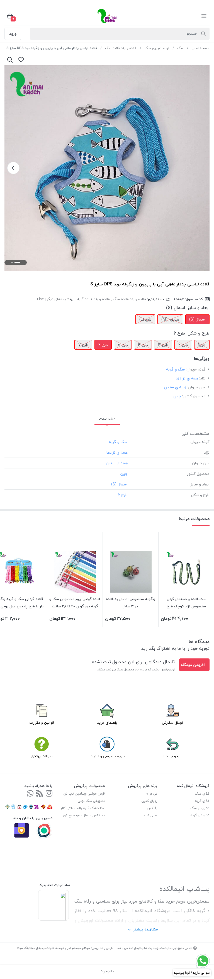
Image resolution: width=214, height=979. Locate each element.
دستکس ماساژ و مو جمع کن (84, 815)
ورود (12, 33)
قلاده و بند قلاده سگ (121, 48)
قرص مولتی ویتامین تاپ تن (84, 794)
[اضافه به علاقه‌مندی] (21, 59)
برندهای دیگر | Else (51, 299)
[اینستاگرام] (49, 794)
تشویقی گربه (200, 815)
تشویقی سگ (200, 808)
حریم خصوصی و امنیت (107, 756)
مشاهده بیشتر (145, 929)
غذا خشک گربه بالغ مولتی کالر (82, 808)
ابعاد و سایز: (198, 307)
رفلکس (152, 808)
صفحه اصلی (200, 48)
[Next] (13, 168)
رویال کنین (149, 801)
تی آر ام (151, 794)
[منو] (204, 15)
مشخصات (107, 418)
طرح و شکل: (198, 333)
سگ (180, 48)
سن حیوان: (197, 387)
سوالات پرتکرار (41, 756)
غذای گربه (202, 801)
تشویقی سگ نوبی (91, 801)
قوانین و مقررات (41, 723)
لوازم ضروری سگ (157, 48)
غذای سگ (202, 794)
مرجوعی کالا (172, 756)
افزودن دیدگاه (193, 664)
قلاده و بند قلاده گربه (93, 299)
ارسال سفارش (172, 723)
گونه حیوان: (196, 369)
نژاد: (202, 378)
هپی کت (150, 815)
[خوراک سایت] (39, 794)
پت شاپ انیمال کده (140, 948)
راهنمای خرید (107, 723)
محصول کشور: (194, 396)
